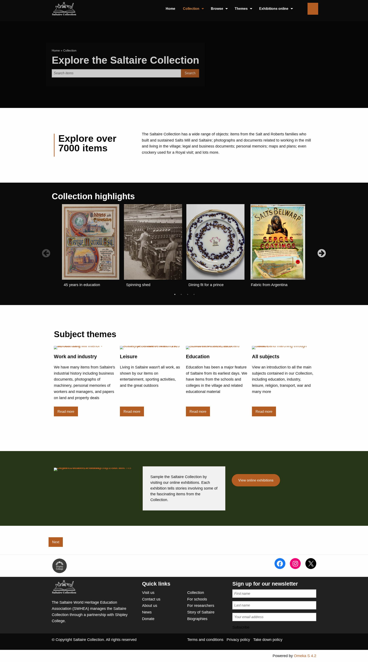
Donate (148, 619)
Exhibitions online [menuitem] (273, 8)
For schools (197, 599)
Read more (66, 411)
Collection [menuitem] (191, 8)
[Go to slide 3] (187, 294)
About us (149, 605)
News (147, 612)
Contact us (151, 599)
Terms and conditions (205, 640)
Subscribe (240, 627)
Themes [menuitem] (241, 8)
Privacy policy (238, 640)
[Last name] (274, 605)
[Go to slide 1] (174, 294)
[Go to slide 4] (194, 294)
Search (190, 73)
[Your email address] (274, 617)
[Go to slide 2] (181, 294)
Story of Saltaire (200, 612)
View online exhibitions (255, 480)
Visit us (148, 592)
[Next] (319, 251)
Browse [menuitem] (217, 8)
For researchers (200, 605)
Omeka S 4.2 (305, 656)
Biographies (197, 619)
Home (56, 50)
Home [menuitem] (170, 8)
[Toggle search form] (313, 8)
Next (55, 542)
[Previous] (43, 251)
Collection (195, 592)
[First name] (274, 593)
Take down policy (267, 640)
